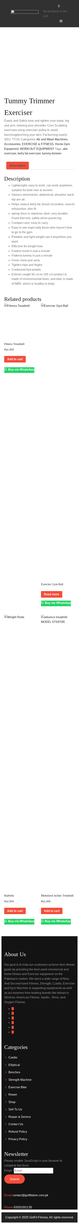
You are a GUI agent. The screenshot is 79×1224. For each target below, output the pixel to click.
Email (9, 1170)
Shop (11, 1102)
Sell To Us (15, 1109)
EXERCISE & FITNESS (38, 144)
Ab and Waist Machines (51, 139)
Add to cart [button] (15, 359)
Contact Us (15, 1124)
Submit (14, 1179)
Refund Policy (17, 1131)
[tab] (17, 166)
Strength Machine (20, 1079)
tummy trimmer (51, 153)
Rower (12, 1094)
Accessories (12, 144)
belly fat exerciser (29, 153)
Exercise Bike (17, 1087)
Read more (51, 594)
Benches (14, 1072)
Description (17, 165)
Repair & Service (19, 1116)
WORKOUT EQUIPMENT (37, 148)
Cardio (12, 1057)
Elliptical (14, 1065)
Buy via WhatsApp (20, 369)
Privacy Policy (17, 1139)
